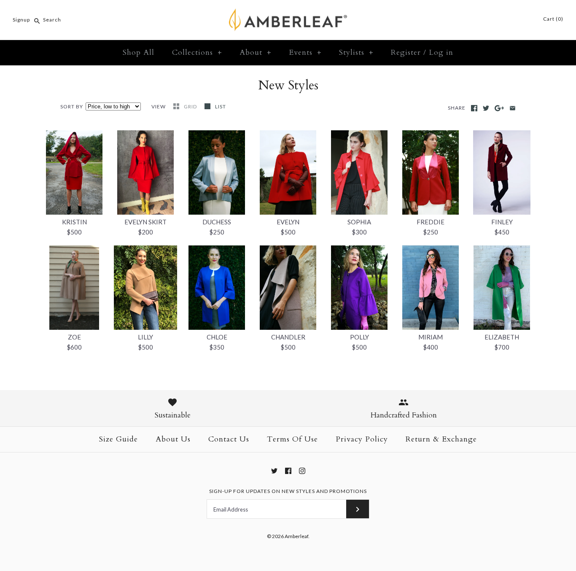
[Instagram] (302, 471)
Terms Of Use (292, 439)
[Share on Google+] (499, 108)
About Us (173, 439)
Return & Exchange (441, 439)
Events (305, 52)
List (220, 106)
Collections (197, 52)
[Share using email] (512, 108)
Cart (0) (552, 19)
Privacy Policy (362, 439)
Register (406, 52)
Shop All (138, 52)
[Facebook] (288, 471)
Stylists (356, 52)
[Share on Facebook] (474, 108)
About (256, 52)
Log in (441, 52)
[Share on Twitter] (486, 108)
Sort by (71, 106)
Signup (21, 19)
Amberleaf (296, 536)
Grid (191, 106)
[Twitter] (274, 471)
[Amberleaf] (288, 13)
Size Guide (118, 439)
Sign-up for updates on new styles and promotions (288, 491)
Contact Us (228, 439)
